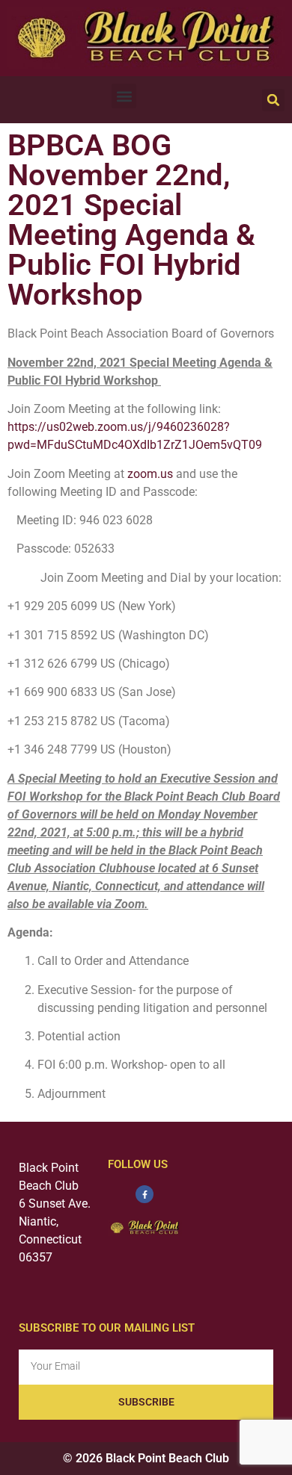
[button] (124, 96)
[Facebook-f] (144, 1194)
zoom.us (150, 474)
